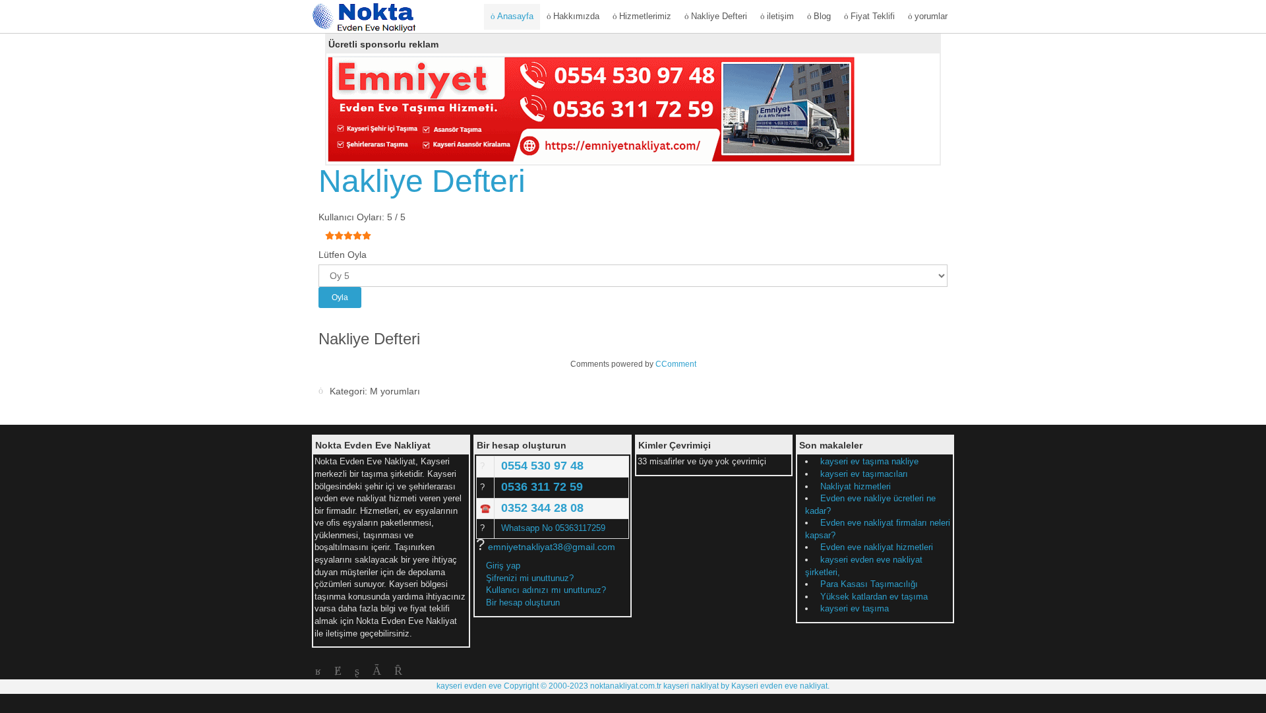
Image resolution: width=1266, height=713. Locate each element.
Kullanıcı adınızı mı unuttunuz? (546, 590)
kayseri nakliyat (691, 686)
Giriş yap (503, 566)
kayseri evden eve (470, 686)
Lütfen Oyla (342, 254)
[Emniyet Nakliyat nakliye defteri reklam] (591, 108)
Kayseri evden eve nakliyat (779, 686)
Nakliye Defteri (422, 181)
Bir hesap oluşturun (524, 602)
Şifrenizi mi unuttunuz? (530, 578)
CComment (675, 364)
